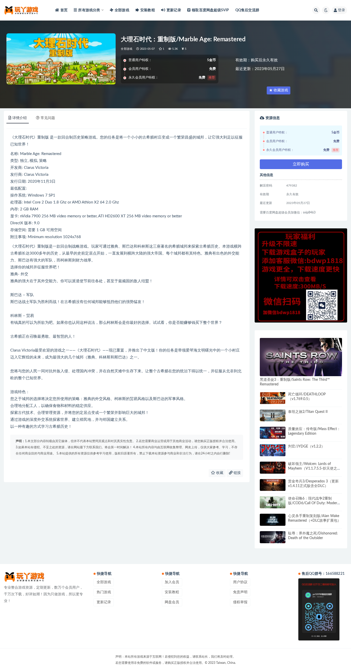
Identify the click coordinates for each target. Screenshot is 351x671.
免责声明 (240, 592)
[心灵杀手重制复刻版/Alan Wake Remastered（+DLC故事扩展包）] (272, 520)
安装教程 (147, 10)
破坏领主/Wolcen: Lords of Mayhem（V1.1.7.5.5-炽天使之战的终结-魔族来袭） (314, 468)
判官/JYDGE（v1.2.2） (306, 446)
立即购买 (301, 164)
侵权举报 (240, 602)
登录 (341, 10)
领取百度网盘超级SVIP (210, 10)
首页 (64, 10)
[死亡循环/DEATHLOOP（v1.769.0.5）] (272, 398)
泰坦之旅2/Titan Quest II (308, 412)
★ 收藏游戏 (278, 90)
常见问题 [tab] (48, 118)
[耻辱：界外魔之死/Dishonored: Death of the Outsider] (272, 537)
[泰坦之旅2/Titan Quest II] (272, 416)
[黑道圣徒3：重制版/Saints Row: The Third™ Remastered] (301, 357)
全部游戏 (122, 10)
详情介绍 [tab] (19, 118)
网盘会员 (172, 602)
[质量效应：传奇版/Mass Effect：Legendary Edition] (272, 433)
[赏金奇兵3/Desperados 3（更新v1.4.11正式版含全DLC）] (272, 485)
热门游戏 (104, 592)
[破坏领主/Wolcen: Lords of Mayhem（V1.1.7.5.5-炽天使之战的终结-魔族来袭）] (272, 468)
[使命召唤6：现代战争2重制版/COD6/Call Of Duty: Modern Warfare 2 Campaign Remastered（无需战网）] (272, 502)
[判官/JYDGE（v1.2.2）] (272, 450)
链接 (237, 473)
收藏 (219, 473)
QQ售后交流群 (247, 10)
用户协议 (240, 582)
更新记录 (174, 10)
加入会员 (172, 582)
